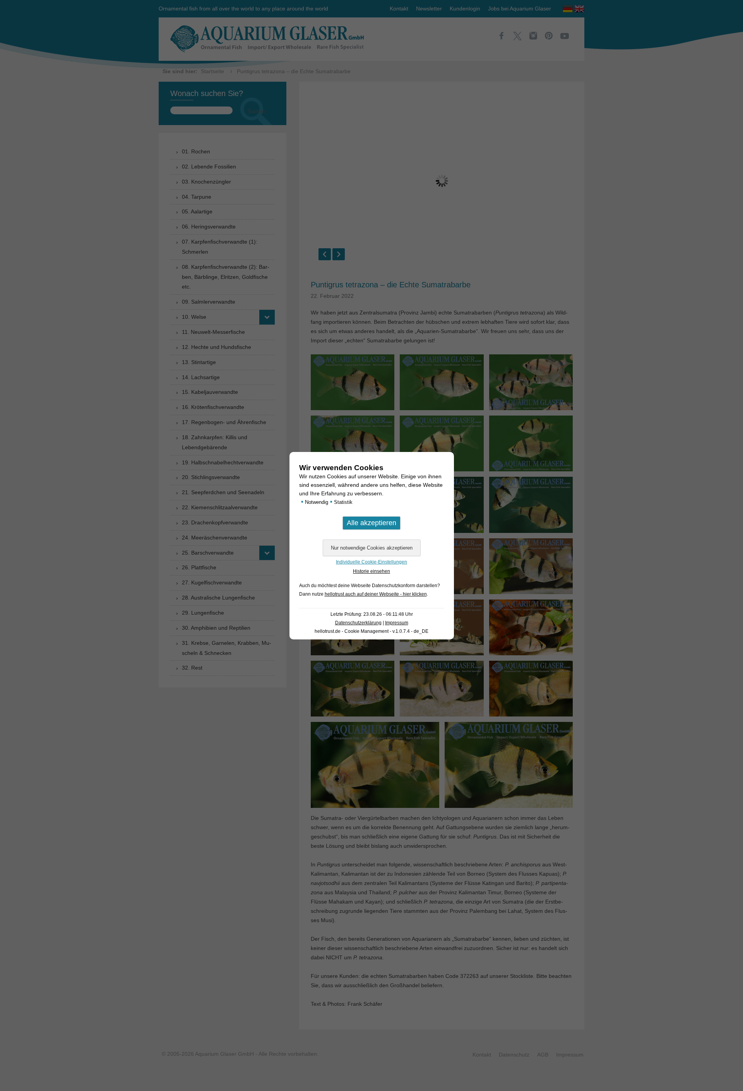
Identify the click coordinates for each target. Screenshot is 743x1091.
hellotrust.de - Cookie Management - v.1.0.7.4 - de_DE (371, 631)
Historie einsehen (371, 571)
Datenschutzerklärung (358, 622)
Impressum (396, 622)
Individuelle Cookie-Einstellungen (371, 562)
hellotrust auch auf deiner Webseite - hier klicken (376, 594)
